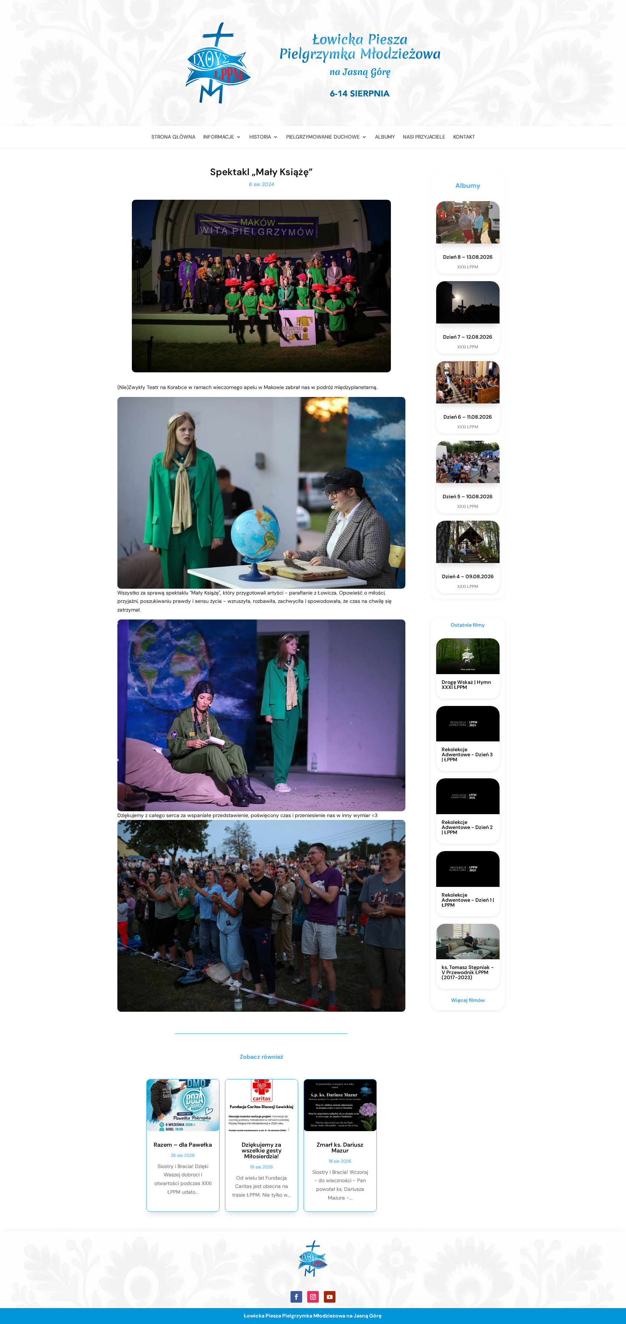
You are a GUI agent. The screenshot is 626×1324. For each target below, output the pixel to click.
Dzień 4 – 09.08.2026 (468, 576)
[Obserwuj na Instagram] (313, 1297)
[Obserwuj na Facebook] (296, 1297)
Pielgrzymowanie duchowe (323, 137)
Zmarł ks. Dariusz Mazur (340, 1147)
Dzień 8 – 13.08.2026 (468, 257)
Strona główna (173, 137)
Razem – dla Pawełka (183, 1145)
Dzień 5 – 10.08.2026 (468, 496)
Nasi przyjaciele (424, 137)
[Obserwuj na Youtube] (329, 1297)
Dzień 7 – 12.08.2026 (467, 337)
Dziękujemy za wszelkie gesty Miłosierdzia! (261, 1150)
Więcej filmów (468, 1000)
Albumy (385, 137)
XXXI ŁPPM (467, 267)
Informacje (218, 137)
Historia (260, 137)
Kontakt (464, 137)
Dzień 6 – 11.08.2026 (467, 417)
